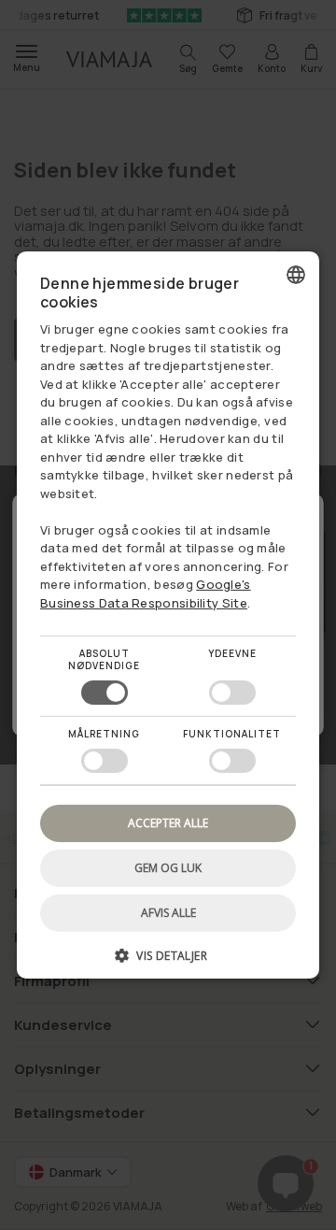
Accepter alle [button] (168, 823)
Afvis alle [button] (168, 913)
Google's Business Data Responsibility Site (145, 593)
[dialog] (168, 615)
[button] (168, 962)
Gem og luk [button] (168, 868)
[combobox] (296, 274)
